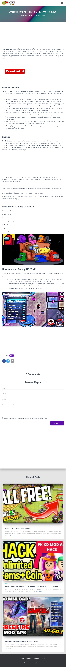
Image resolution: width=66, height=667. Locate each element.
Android (36, 658)
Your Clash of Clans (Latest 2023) (18, 529)
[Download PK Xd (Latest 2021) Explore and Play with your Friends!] (33, 561)
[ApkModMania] (9, 3)
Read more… (8, 535)
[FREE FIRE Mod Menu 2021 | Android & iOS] (33, 616)
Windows (29, 658)
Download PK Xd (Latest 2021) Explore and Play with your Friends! (31, 586)
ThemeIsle (39, 663)
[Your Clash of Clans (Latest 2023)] (33, 503)
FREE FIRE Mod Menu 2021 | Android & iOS (21, 642)
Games (11, 355)
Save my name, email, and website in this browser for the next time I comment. (25, 418)
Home (22, 658)
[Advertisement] (33, 36)
